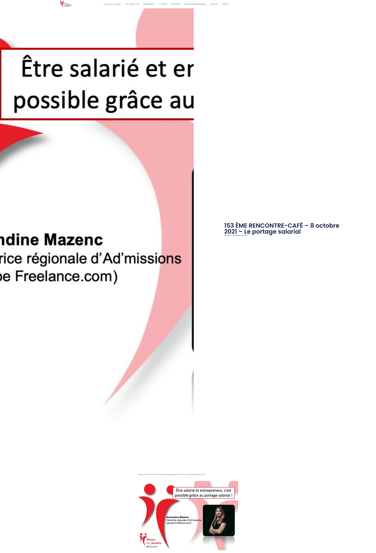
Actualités (163, 4)
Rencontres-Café (132, 4)
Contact (225, 4)
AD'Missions (182, 474)
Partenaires (175, 4)
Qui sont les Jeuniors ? (112, 4)
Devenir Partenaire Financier (195, 4)
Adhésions (214, 4)
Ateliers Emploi (149, 4)
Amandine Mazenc (153, 474)
